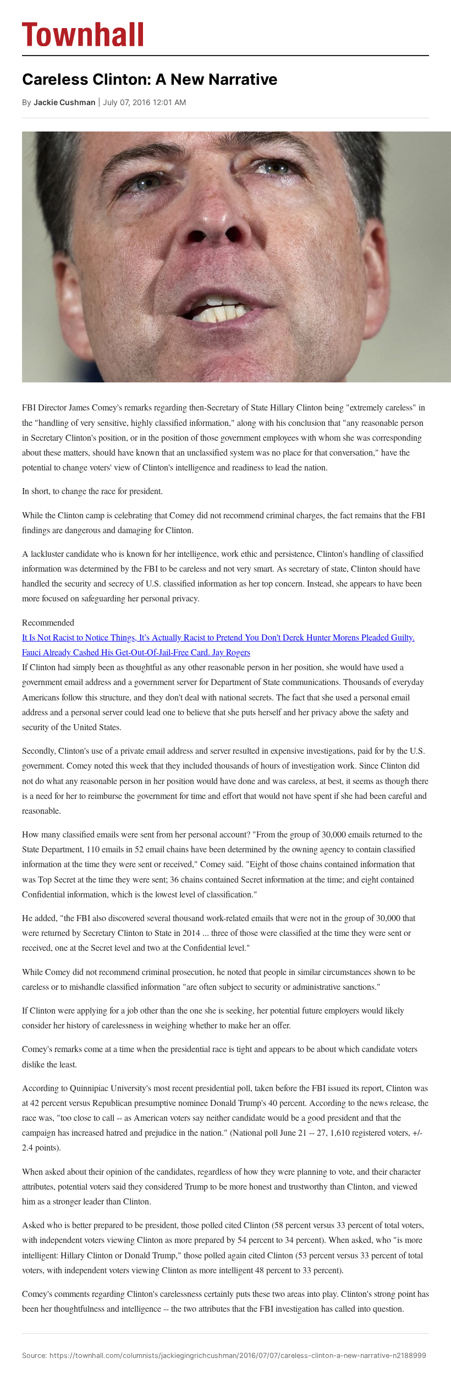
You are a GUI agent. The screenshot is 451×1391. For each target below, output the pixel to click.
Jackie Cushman (65, 102)
